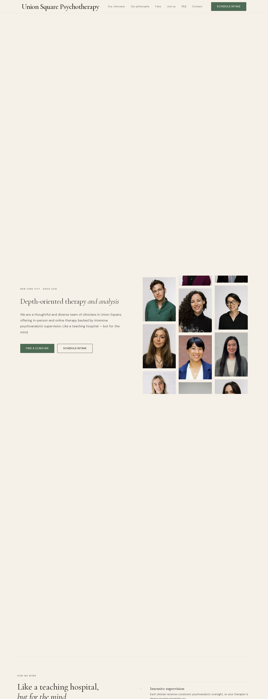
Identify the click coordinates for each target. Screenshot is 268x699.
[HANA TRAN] (231, 304)
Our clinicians (116, 6)
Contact (197, 6)
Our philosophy (140, 6)
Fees (158, 6)
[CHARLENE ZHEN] (231, 351)
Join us (171, 6)
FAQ (184, 6)
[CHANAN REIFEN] (159, 295)
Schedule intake (228, 6)
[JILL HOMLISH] (159, 342)
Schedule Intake (75, 348)
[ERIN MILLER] (159, 389)
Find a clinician (37, 348)
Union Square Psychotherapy (60, 6)
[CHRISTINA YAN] (195, 363)
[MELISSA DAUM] (195, 316)
